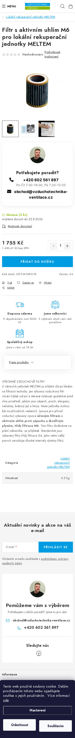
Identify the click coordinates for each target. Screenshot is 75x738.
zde (6, 700)
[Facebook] (38, 653)
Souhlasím (56, 726)
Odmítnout (19, 725)
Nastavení (38, 710)
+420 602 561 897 (41, 180)
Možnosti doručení (20, 226)
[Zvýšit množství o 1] (67, 246)
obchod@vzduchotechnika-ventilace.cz (41, 620)
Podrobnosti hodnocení (52, 54)
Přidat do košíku (37, 262)
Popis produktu (19, 362)
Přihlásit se (56, 547)
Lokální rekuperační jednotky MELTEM (58, 462)
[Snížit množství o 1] (53, 246)
